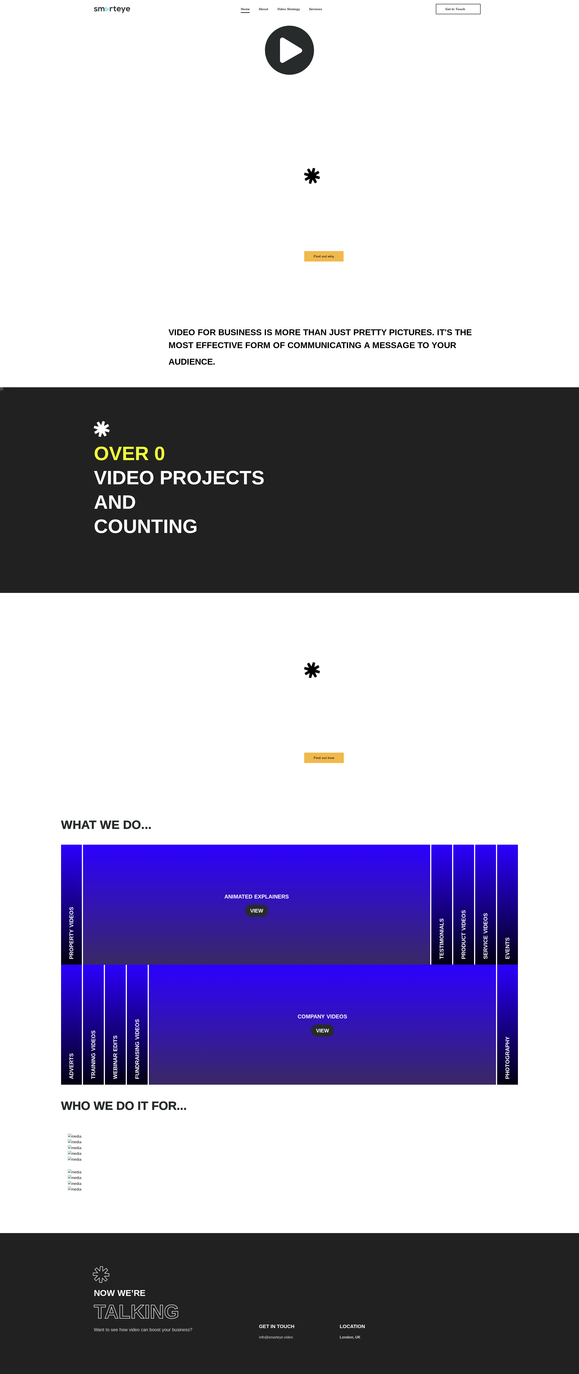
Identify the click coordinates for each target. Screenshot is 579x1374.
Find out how (324, 758)
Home (245, 9)
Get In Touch (455, 9)
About (263, 9)
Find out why (324, 256)
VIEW (256, 911)
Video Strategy (288, 9)
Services (315, 9)
